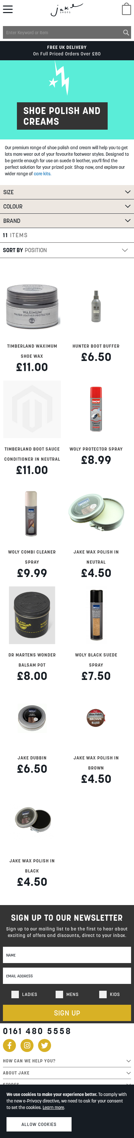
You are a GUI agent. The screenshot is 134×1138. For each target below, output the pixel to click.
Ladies (29, 994)
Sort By (13, 250)
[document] (67, 1111)
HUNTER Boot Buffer (96, 346)
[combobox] (67, 32)
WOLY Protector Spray (96, 449)
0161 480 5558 (37, 1031)
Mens (72, 994)
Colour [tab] (12, 206)
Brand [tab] (11, 220)
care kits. (42, 174)
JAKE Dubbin (32, 758)
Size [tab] (8, 192)
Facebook (9, 1045)
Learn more (53, 1107)
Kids (115, 994)
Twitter (44, 1045)
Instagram (27, 1045)
